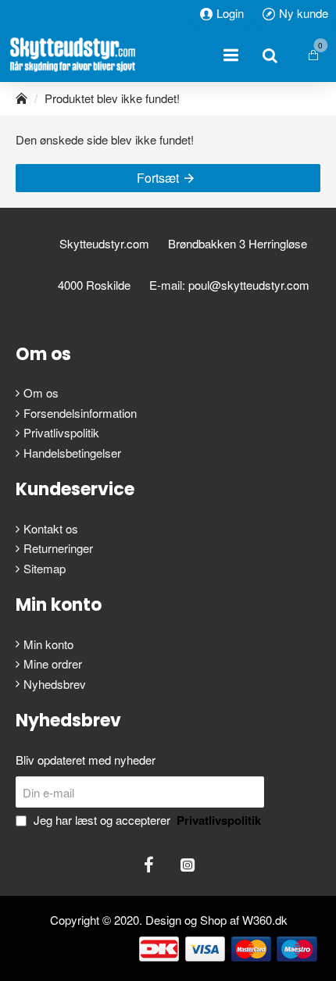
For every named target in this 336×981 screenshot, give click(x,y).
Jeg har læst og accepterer (145, 820)
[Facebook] (148, 864)
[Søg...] (269, 54)
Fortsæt (158, 178)
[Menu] (230, 54)
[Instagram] (187, 864)
